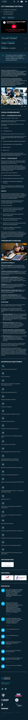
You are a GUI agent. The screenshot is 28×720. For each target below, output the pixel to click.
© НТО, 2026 (3, 716)
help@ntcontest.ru (6, 683)
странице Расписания (11, 60)
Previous (22, 106)
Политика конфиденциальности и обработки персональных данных (11, 713)
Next (25, 106)
